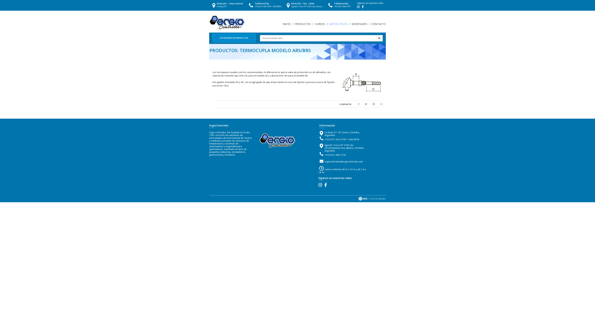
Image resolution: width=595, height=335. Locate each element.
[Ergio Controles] (227, 22)
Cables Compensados (340, 26)
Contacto (379, 24)
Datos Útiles (338, 24)
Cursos (320, 24)
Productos (303, 24)
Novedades (359, 24)
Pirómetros (336, 30)
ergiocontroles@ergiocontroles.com (344, 161)
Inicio (287, 24)
